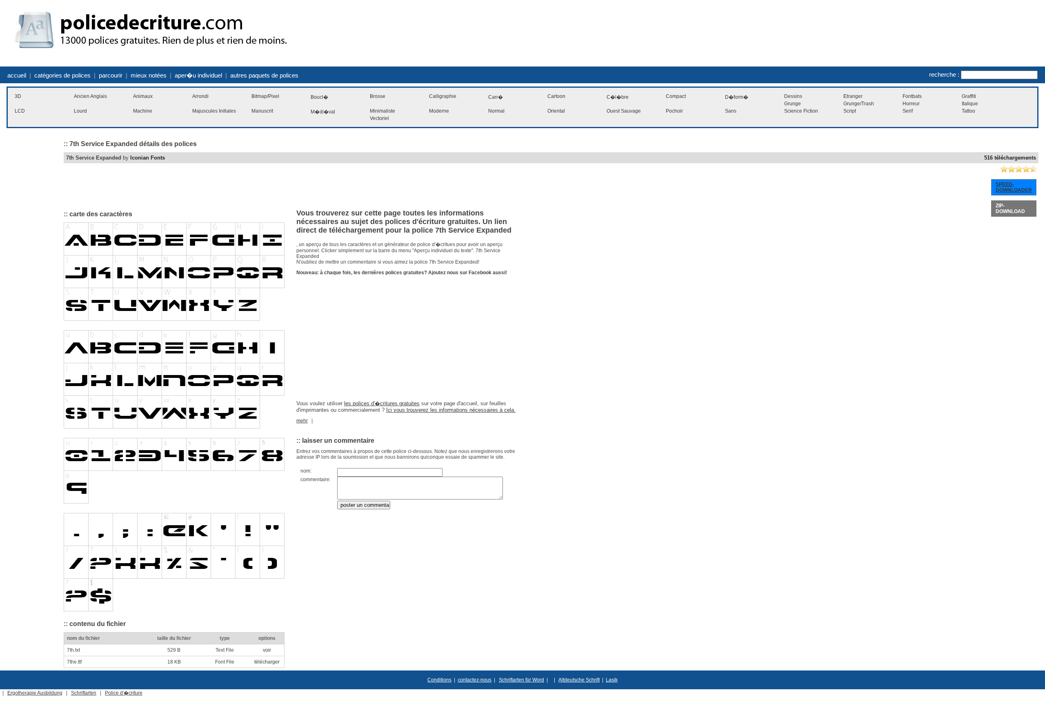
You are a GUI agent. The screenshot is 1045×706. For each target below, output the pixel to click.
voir (267, 650)
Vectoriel (379, 118)
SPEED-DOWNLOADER (1014, 187)
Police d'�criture (123, 693)
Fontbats (912, 96)
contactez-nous (474, 680)
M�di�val (323, 112)
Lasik (612, 680)
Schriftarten (83, 693)
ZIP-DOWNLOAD (1010, 208)
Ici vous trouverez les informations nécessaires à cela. (451, 410)
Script (849, 111)
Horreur (911, 104)
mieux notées (149, 75)
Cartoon (556, 96)
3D (18, 96)
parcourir (110, 75)
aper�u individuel (198, 75)
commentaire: (315, 479)
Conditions (439, 680)
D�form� (736, 97)
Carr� (495, 97)
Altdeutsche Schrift (579, 680)
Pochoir (674, 111)
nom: (305, 471)
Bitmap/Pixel (265, 96)
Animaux (143, 96)
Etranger (853, 96)
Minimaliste (382, 111)
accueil (16, 75)
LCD (20, 111)
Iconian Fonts (147, 158)
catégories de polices (62, 75)
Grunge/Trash (858, 104)
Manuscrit (262, 111)
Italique (970, 104)
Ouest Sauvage (624, 111)
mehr (302, 421)
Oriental (556, 111)
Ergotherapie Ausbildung (34, 693)
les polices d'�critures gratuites (382, 403)
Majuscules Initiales (214, 111)
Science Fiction (801, 111)
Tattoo (968, 111)
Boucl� (319, 97)
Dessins (793, 96)
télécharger (267, 662)
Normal (496, 111)
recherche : (944, 74)
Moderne (439, 111)
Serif (908, 111)
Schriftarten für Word (521, 680)
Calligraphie (442, 96)
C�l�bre (618, 97)
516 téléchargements (1010, 158)
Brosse (377, 96)
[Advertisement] (31, 258)
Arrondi (200, 96)
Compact (676, 96)
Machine (142, 111)
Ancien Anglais (90, 96)
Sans (730, 111)
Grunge (792, 104)
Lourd (80, 111)
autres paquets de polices (264, 75)
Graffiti (969, 96)
